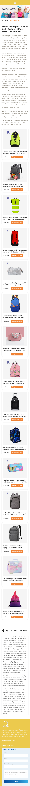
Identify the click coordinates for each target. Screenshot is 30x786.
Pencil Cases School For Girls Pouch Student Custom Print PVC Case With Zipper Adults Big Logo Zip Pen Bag (14, 482)
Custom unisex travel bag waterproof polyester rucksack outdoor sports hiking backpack (15, 153)
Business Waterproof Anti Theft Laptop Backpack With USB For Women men (12, 548)
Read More (6, 157)
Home (6, 21)
